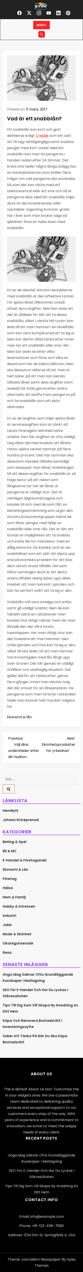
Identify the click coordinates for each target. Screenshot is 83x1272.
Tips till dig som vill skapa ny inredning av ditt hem (40, 1008)
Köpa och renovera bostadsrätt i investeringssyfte (32, 1023)
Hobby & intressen (19, 906)
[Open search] (41, 34)
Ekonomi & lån (19, 717)
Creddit (42, 135)
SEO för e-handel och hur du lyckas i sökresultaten (35, 993)
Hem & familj (14, 897)
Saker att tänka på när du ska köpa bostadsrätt (35, 1039)
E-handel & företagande (24, 860)
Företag (10, 878)
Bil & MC (10, 851)
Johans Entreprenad (21, 820)
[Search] (9, 788)
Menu (42, 25)
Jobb (7, 925)
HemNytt (10, 810)
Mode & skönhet (17, 934)
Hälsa (8, 888)
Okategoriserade (18, 943)
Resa (7, 952)
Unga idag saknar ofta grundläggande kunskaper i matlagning (38, 977)
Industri (9, 915)
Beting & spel (14, 842)
